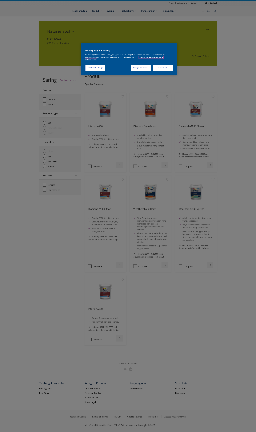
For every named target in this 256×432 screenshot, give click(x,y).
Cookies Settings (95, 68)
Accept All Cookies (141, 68)
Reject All (163, 68)
